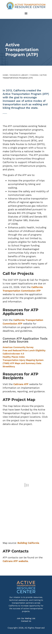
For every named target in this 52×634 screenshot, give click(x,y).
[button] (26, 13)
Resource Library (19, 75)
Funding (34, 75)
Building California (28, 542)
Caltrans (18, 384)
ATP (25, 384)
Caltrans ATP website (15, 561)
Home (5, 75)
